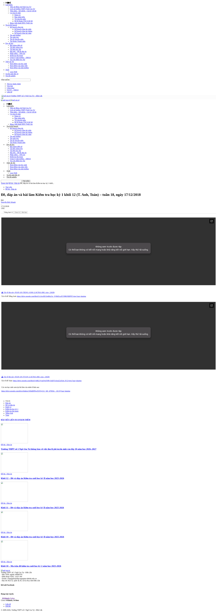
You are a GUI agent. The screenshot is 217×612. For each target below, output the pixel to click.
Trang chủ (4, 183)
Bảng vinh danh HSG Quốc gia (21, 23)
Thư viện (8, 187)
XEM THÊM (25, 420)
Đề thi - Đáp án (14, 183)
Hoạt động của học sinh (18, 64)
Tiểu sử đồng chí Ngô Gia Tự (20, 7)
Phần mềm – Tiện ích (17, 53)
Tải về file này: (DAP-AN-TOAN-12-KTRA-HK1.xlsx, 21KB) (26, 377)
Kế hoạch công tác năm (22, 33)
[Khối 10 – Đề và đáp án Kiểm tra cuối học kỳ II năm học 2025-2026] (14, 530)
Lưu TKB (13, 72)
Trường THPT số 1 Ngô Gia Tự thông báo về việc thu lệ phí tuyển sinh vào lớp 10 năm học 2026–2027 (48, 449)
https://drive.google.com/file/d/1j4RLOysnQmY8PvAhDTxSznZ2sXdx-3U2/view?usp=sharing (47, 381)
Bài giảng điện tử (16, 45)
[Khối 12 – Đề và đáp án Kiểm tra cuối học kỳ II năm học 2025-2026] (14, 472)
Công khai (10, 88)
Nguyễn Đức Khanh (8, 202)
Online (8, 598)
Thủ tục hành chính (14, 84)
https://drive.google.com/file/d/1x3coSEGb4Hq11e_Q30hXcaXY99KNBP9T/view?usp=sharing (51, 296)
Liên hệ (9, 92)
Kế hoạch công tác (16, 27)
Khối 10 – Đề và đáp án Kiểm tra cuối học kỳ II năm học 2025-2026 (32, 537)
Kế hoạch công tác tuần (22, 29)
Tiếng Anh (9, 413)
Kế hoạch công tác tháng (23, 31)
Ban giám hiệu (19, 17)
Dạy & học (9, 43)
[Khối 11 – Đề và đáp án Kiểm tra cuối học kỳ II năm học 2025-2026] (14, 501)
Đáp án (8, 403)
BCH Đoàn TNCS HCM (23, 21)
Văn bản (10, 86)
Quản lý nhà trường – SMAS (20, 58)
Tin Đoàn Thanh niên (17, 41)
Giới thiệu (9, 5)
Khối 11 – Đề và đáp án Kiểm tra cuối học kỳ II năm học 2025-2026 (32, 507)
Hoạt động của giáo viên (18, 66)
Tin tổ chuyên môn (16, 39)
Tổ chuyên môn (20, 19)
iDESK (8, 606)
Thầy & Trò (9, 62)
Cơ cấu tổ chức (15, 13)
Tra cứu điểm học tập (17, 60)
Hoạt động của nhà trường (19, 68)
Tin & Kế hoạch (11, 25)
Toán (7, 415)
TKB (7, 70)
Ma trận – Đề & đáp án (18, 51)
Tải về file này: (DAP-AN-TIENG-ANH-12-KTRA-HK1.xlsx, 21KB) (29, 292)
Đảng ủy (17, 15)
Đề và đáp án (10, 405)
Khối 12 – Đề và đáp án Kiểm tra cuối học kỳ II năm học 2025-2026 (32, 478)
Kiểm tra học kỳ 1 (11, 409)
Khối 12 (8, 407)
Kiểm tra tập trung (16, 56)
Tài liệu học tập (15, 49)
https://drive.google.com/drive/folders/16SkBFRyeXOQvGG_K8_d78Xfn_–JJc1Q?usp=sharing (35, 391)
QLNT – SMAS (13, 90)
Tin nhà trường (15, 35)
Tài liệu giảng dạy (16, 47)
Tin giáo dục (14, 37)
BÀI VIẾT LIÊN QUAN (10, 420)
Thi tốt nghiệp (10, 76)
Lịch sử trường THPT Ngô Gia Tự (22, 9)
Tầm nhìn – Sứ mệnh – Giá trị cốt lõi (23, 11)
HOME (8, 3)
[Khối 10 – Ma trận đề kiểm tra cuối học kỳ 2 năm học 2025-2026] (14, 560)
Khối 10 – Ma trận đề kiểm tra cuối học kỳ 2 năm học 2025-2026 (31, 566)
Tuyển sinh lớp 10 (11, 74)
